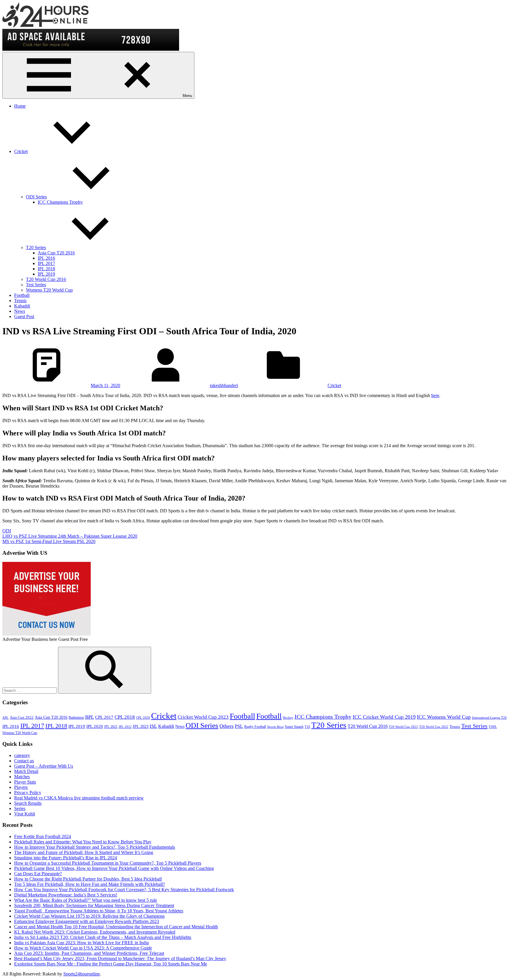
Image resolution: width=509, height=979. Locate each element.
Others (226, 726)
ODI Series (36, 196)
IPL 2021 (111, 727)
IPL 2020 (94, 726)
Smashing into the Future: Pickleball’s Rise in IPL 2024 (65, 857)
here (435, 395)
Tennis (20, 300)
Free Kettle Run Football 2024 (42, 836)
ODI (6, 530)
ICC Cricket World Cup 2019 (384, 717)
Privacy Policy (27, 792)
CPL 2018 (125, 717)
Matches (22, 776)
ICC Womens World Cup (444, 717)
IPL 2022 (125, 726)
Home (20, 105)
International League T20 (489, 717)
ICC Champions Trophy (60, 202)
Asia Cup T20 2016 (56, 252)
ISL (153, 726)
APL (5, 717)
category (22, 755)
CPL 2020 (143, 717)
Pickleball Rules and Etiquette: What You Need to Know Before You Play (82, 841)
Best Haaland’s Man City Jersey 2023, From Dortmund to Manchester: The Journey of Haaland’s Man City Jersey (120, 958)
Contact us (24, 760)
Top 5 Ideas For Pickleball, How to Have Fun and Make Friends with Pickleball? (89, 884)
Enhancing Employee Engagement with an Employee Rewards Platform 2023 (86, 921)
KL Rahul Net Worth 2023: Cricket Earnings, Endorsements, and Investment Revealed (94, 931)
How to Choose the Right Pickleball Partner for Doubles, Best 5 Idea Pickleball (88, 878)
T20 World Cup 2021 (403, 726)
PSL (239, 726)
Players (21, 787)
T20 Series (36, 247)
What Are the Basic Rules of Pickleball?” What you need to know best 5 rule (85, 900)
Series (19, 808)
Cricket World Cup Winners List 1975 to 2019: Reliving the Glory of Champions (89, 916)
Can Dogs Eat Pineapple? (38, 873)
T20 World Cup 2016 (46, 279)
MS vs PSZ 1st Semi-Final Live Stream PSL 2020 (48, 541)
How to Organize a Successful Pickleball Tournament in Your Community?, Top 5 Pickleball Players (107, 863)
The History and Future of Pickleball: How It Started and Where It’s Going (83, 852)
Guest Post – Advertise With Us (43, 766)
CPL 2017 (104, 717)
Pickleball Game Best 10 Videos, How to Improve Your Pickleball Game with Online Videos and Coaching (114, 868)
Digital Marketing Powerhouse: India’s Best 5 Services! (65, 894)
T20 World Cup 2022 (433, 726)
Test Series (36, 284)
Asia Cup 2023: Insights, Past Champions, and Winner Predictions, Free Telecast (89, 953)
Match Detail (26, 771)
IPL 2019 (46, 274)
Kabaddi (22, 305)
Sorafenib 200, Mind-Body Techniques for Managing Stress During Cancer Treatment (94, 905)
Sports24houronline (81, 973)
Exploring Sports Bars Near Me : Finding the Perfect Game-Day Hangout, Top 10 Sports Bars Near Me (110, 963)
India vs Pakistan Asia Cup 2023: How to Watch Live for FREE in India (81, 942)
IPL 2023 (140, 726)
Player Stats (25, 781)
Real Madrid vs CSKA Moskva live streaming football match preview (79, 797)
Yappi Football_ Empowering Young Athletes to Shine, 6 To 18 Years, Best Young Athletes (98, 910)
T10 (307, 726)
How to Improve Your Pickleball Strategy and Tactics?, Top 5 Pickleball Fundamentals (94, 847)
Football (21, 295)
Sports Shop (275, 726)
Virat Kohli (24, 813)
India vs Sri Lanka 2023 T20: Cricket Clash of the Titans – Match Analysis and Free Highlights (102, 937)
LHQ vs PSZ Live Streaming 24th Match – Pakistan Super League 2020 (69, 536)
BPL (89, 717)
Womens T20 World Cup (49, 289)
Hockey (288, 717)
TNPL (493, 726)
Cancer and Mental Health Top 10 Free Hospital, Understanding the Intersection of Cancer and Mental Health (116, 926)
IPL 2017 (46, 263)
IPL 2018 (46, 268)
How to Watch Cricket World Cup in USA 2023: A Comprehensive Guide (83, 947)
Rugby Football (255, 727)
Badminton (76, 717)
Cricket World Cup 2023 (203, 717)
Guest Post (24, 316)
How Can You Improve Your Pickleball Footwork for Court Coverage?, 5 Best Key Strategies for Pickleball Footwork (124, 889)
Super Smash (294, 727)
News (19, 311)
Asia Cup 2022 (22, 717)
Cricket (21, 151)
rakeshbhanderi (224, 385)
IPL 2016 (46, 258)
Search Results (28, 803)
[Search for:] (30, 690)
